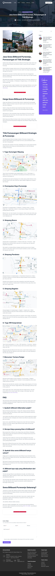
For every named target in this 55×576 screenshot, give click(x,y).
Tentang (29, 563)
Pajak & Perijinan (44, 556)
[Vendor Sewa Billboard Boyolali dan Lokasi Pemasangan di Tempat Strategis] (40, 45)
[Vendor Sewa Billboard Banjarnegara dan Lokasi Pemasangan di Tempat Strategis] (40, 68)
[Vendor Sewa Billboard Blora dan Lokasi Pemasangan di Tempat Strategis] (40, 53)
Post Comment (7, 542)
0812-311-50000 (9, 561)
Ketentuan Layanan (45, 566)
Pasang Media (44, 553)
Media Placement (44, 554)
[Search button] (51, 31)
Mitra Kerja (43, 564)
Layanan (23, 2)
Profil (19, 2)
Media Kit (29, 567)
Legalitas (29, 564)
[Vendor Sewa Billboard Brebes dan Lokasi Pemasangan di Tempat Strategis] (40, 38)
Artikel (33, 2)
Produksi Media (44, 552)
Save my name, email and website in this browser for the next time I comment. (19, 539)
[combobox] (44, 31)
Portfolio (28, 2)
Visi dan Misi (30, 566)
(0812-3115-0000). (27, 505)
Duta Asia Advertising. (13, 392)
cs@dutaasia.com (20, 561)
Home (15, 2)
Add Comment (7, 529)
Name (5, 525)
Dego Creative (30, 574)
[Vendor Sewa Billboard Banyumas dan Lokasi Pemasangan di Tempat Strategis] (40, 60)
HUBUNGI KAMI (48, 2)
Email (16, 525)
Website (28, 525)
